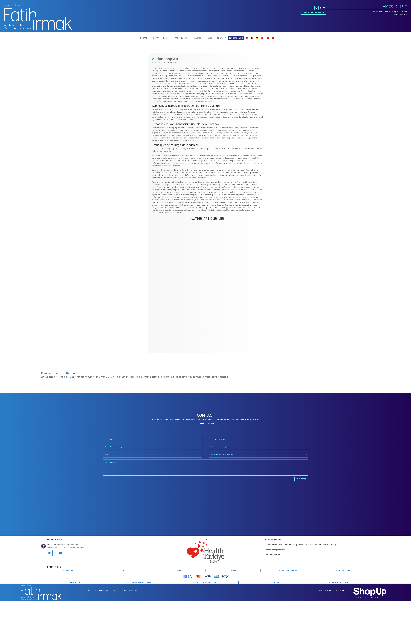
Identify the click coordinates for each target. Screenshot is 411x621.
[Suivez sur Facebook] (320, 8)
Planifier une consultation (313, 12)
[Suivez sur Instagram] (316, 8)
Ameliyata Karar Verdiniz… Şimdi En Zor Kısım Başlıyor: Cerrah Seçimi (190, 227)
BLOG (209, 38)
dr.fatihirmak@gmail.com (275, 550)
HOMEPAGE (143, 38)
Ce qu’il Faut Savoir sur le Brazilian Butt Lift (177, 315)
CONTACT (221, 38)
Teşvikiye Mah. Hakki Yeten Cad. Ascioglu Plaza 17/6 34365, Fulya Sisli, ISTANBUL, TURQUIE (302, 545)
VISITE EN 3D (237, 38)
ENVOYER (301, 479)
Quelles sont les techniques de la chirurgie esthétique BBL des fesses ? (190, 332)
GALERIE (197, 38)
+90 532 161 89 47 (395, 6)
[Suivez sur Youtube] (324, 8)
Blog (156, 231)
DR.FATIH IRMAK (160, 38)
